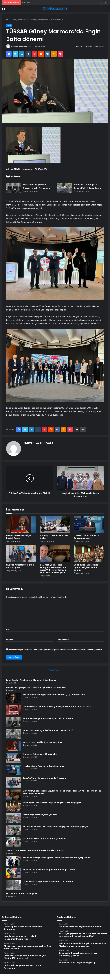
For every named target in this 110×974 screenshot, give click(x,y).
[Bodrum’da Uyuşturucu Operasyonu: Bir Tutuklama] (13, 188)
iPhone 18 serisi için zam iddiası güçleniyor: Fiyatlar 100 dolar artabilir (57, 706)
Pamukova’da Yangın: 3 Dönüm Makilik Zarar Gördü (48, 730)
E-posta (10, 639)
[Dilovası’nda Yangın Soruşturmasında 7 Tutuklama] (13, 885)
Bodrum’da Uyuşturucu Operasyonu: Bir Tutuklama (48, 718)
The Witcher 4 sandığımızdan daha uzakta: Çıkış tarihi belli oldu (48, 2)
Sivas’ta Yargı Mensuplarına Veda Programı (20, 566)
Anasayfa (12, 20)
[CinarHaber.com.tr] (55, 8)
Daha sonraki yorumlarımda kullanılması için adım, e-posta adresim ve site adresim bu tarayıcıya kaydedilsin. (55, 649)
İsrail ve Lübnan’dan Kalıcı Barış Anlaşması (86, 536)
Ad (8, 629)
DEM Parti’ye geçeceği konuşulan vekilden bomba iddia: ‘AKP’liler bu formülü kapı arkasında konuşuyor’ (53, 569)
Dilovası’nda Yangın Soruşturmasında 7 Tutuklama (48, 881)
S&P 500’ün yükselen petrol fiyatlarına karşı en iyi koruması (35, 850)
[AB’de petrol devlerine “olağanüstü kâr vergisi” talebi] (13, 873)
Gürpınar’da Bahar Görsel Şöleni (22, 893)
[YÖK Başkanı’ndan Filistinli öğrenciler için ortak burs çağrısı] (89, 553)
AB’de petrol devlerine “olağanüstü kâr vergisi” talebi (49, 869)
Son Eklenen (55, 670)
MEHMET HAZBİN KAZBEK (21, 47)
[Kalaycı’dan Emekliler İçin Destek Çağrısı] (21, 524)
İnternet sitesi (63, 639)
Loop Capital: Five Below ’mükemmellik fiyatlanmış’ (31, 680)
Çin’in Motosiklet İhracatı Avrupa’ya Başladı (44, 838)
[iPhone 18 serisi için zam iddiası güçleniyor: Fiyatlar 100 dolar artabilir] (13, 710)
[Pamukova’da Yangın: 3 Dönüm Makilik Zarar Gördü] (64, 188)
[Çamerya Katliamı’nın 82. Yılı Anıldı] (55, 524)
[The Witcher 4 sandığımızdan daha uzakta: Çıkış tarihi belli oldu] (13, 698)
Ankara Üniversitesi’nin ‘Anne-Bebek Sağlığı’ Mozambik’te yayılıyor (55, 826)
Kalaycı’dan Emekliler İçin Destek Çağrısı (18, 536)
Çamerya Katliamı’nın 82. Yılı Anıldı (54, 536)
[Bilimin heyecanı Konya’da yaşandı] (13, 818)
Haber (20, 20)
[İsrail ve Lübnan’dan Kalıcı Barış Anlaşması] (89, 524)
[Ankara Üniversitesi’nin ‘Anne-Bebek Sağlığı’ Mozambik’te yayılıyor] (13, 830)
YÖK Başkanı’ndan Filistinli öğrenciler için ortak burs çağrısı (87, 567)
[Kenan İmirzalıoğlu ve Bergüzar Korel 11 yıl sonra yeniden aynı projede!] (13, 861)
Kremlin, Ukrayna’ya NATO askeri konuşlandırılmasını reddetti (36, 687)
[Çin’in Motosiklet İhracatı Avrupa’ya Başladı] (13, 842)
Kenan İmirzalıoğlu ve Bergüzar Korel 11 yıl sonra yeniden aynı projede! (57, 857)
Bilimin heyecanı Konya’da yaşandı (40, 814)
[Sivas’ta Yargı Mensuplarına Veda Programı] (21, 553)
